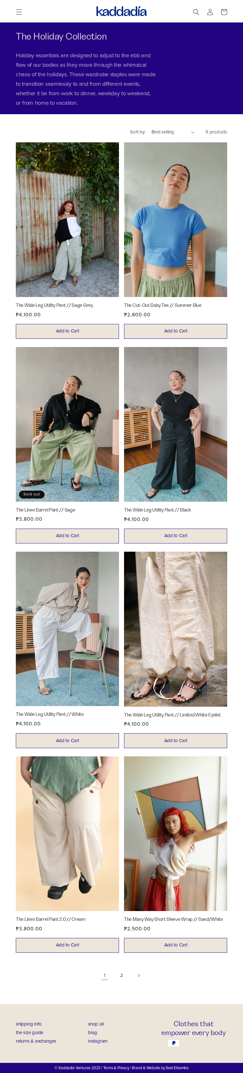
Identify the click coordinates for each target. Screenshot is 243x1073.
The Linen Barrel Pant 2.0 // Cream (50, 919)
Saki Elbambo (177, 1068)
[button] (19, 11)
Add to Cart (67, 331)
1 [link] (104, 975)
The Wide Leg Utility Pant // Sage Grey (54, 305)
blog (92, 1032)
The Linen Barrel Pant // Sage (45, 510)
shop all (95, 1024)
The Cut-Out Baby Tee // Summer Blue (163, 305)
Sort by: (137, 132)
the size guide (29, 1032)
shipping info (28, 1024)
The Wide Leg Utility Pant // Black (157, 510)
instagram (98, 1041)
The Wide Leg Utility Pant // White (50, 714)
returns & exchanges (36, 1041)
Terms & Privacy (116, 1068)
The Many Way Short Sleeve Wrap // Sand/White (173, 919)
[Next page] (139, 976)
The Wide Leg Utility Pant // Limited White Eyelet (172, 715)
